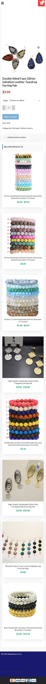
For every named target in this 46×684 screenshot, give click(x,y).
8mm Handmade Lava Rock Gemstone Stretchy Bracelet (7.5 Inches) (23, 629)
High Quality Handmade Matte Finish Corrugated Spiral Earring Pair (23, 505)
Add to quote (10, 117)
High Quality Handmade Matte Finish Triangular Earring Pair (23, 382)
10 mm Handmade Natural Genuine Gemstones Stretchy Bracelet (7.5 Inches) (23, 197)
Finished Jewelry (26, 128)
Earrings (15, 128)
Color (5, 100)
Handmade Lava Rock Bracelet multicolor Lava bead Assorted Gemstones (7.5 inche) (23, 443)
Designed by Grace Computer (13, 671)
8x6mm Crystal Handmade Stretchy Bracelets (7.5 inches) (23, 320)
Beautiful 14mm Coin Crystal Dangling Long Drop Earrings (23, 567)
